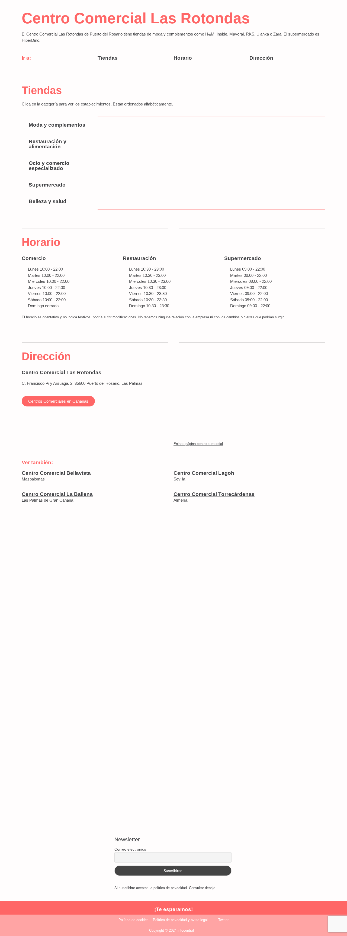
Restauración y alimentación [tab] (47, 144)
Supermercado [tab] (47, 185)
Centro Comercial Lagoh (204, 473)
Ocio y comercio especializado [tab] (49, 165)
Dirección (261, 58)
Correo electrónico (130, 849)
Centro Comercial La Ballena (57, 494)
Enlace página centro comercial (198, 444)
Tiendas (108, 58)
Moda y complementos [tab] (57, 125)
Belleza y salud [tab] (47, 201)
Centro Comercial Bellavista (56, 473)
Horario (183, 58)
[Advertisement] (173, 591)
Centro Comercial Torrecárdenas (214, 494)
